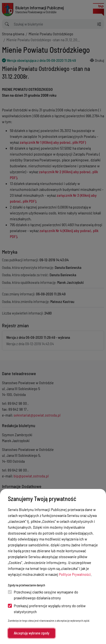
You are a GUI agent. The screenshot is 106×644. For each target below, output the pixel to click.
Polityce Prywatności (75, 574)
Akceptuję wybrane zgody (31, 633)
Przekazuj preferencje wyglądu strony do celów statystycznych (50, 608)
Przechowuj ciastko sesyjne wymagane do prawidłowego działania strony (46, 595)
